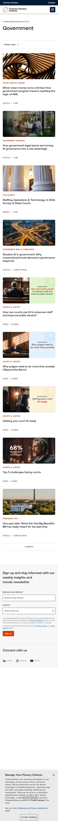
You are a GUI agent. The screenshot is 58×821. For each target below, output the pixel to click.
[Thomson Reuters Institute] (15, 9)
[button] (52, 9)
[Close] (54, 775)
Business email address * (13, 592)
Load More (29, 546)
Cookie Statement (19, 808)
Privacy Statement (36, 620)
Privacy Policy (42, 626)
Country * (7, 605)
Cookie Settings (30, 798)
